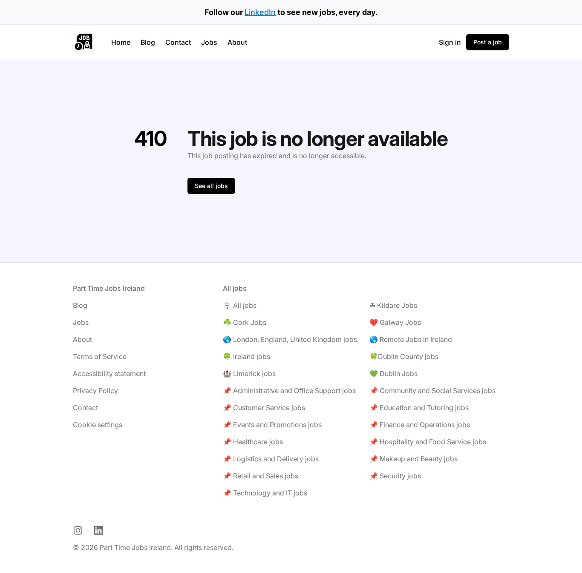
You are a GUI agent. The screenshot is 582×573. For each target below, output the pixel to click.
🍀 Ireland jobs (246, 356)
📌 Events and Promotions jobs (272, 424)
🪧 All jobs (239, 305)
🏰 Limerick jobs (249, 373)
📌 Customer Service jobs (264, 407)
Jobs (209, 42)
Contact (178, 42)
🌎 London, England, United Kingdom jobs (290, 339)
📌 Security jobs (395, 476)
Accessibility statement (109, 373)
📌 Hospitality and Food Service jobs (427, 441)
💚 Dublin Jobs (393, 373)
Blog (148, 42)
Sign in (450, 42)
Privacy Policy (95, 390)
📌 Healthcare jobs (253, 441)
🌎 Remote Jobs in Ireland (410, 339)
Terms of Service (100, 356)
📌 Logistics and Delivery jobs (271, 458)
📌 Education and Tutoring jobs (419, 407)
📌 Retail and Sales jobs (260, 476)
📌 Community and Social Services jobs (432, 390)
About (237, 42)
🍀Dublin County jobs (403, 356)
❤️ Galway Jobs (395, 322)
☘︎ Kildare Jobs (393, 305)
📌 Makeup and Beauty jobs (413, 458)
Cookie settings (97, 424)
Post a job (487, 42)
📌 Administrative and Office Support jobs (289, 390)
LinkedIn (260, 12)
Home (120, 42)
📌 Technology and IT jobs (265, 493)
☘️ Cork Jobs (244, 322)
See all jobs (211, 185)
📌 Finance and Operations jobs (419, 424)
